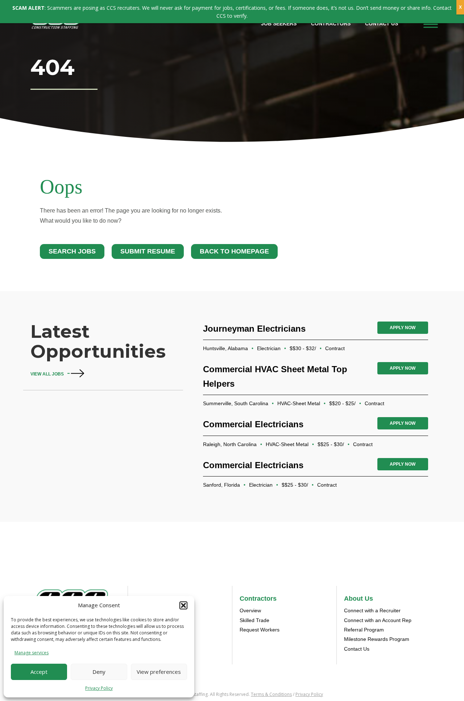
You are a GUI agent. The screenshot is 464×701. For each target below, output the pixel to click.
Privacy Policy (99, 688)
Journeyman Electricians (254, 328)
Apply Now (402, 327)
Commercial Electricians (253, 424)
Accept (38, 671)
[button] (183, 605)
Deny (98, 671)
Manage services (31, 653)
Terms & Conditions (271, 694)
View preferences (159, 671)
